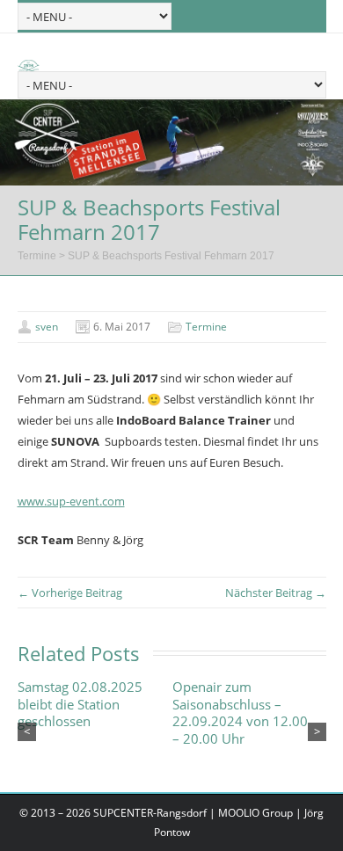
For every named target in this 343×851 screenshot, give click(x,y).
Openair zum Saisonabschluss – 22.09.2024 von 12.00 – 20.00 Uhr (240, 713)
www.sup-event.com (71, 501)
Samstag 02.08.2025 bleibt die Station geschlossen (80, 704)
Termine (37, 256)
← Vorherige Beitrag (70, 592)
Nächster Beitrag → (275, 592)
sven (46, 326)
